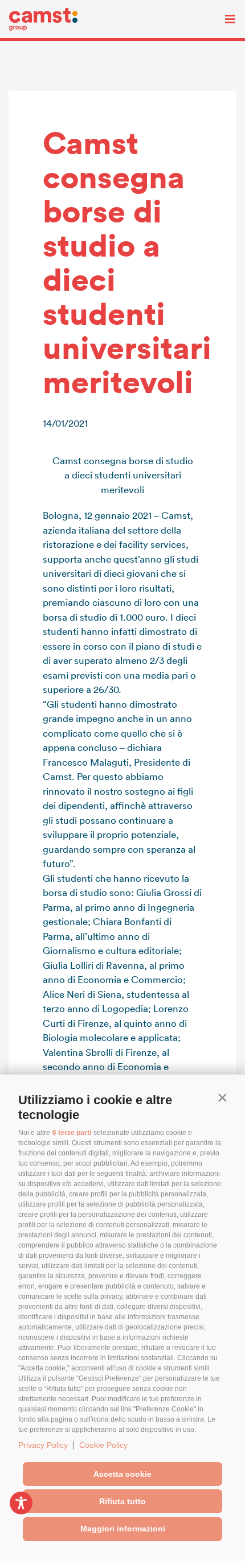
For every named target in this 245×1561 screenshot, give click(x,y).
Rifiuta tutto (122, 1501)
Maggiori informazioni (122, 1528)
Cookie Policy (103, 1445)
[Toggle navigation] (221, 19)
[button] (222, 1097)
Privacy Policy (43, 1445)
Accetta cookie (122, 1474)
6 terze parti (71, 1133)
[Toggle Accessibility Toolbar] (21, 1502)
